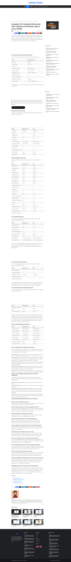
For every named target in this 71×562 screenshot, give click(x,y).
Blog (27, 6)
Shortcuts (31, 6)
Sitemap (58, 560)
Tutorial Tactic (24, 560)
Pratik (12, 498)
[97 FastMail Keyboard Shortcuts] (27, 522)
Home (25, 6)
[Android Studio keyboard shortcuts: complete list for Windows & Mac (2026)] (16, 512)
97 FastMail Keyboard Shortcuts (27, 525)
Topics (35, 6)
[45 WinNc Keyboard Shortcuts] (39, 522)
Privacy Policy (52, 560)
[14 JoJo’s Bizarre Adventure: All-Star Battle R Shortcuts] (27, 512)
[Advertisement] (35, 14)
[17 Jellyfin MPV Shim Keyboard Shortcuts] (39, 512)
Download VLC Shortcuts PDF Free (18, 107)
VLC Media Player (18, 36)
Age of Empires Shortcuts (17, 478)
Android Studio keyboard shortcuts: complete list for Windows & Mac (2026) (15, 516)
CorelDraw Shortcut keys (17, 481)
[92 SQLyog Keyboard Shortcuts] (16, 522)
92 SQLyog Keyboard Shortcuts (15, 525)
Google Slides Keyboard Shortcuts (18, 479)
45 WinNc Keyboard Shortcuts (38, 525)
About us (37, 538)
